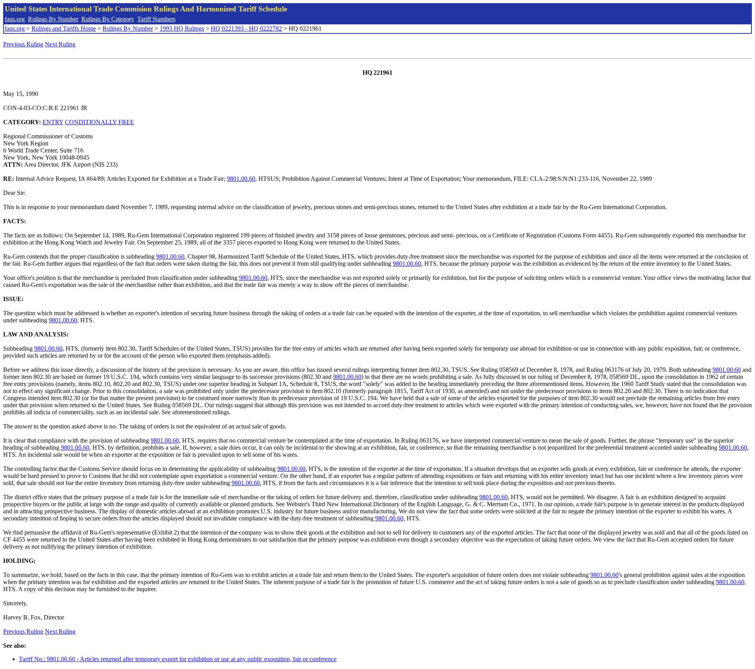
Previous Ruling (23, 44)
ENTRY (52, 122)
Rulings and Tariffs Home (63, 28)
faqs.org (15, 19)
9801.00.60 (241, 178)
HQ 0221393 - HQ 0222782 (246, 28)
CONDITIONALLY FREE (99, 122)
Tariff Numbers (156, 19)
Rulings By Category (107, 19)
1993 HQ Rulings (182, 28)
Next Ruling (60, 44)
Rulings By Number (53, 19)
